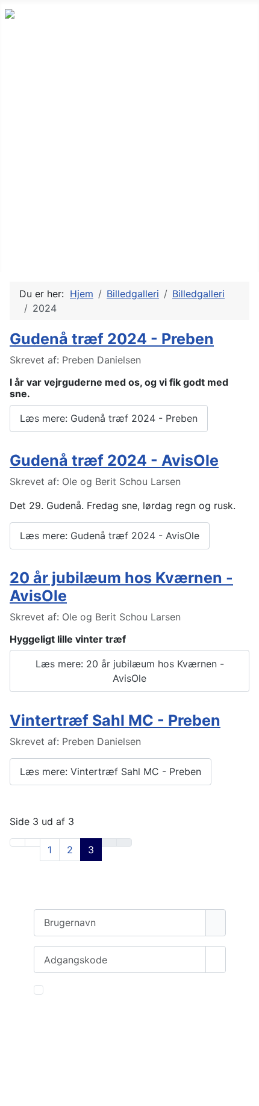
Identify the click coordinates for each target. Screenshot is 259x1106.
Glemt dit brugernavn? (85, 1065)
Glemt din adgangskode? (91, 1051)
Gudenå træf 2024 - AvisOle (114, 460)
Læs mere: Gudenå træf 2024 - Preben (109, 418)
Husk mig (69, 990)
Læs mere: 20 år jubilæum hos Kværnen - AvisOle (130, 671)
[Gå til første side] (17, 842)
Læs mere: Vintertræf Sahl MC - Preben (110, 771)
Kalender (38, 196)
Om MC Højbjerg (57, 90)
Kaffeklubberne (54, 222)
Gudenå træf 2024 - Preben (112, 339)
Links (29, 116)
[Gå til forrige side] (32, 842)
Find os (34, 249)
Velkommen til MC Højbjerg (83, 63)
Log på (130, 1021)
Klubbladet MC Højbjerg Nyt (85, 169)
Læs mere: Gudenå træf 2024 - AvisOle (109, 536)
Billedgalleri (44, 143)
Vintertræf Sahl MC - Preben (115, 720)
